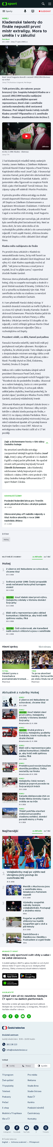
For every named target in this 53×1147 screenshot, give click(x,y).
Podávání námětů (36, 1107)
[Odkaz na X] (16, 1016)
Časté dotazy (34, 1113)
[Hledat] (43, 4)
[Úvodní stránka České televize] (13, 1027)
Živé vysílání (7, 1080)
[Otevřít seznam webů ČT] (49, 4)
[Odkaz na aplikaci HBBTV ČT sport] (10, 983)
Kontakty (32, 1118)
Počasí (5, 1102)
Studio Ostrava (34, 1091)
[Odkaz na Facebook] (10, 1016)
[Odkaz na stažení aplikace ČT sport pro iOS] (10, 976)
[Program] (33, 11)
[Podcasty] (25, 11)
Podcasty (6, 1096)
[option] (10, 1066)
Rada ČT (31, 1096)
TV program (7, 1074)
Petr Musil (6, 39)
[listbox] (26, 1065)
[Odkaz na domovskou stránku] (13, 3)
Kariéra (31, 1102)
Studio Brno (33, 1085)
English (5, 1142)
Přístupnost (34, 1142)
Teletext (6, 1091)
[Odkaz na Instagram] (4, 1016)
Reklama (32, 1080)
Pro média (32, 1074)
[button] (26, 136)
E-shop (5, 1107)
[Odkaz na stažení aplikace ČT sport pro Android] (28, 976)
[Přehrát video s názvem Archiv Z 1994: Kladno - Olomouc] (26, 136)
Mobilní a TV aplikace (12, 1113)
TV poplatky (7, 1085)
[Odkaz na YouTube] (23, 1016)
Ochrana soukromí (18, 1142)
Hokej (5, 18)
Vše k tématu (45, 646)
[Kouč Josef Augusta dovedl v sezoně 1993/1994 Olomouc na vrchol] (26, 60)
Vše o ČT (6, 1118)
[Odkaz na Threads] (29, 1016)
